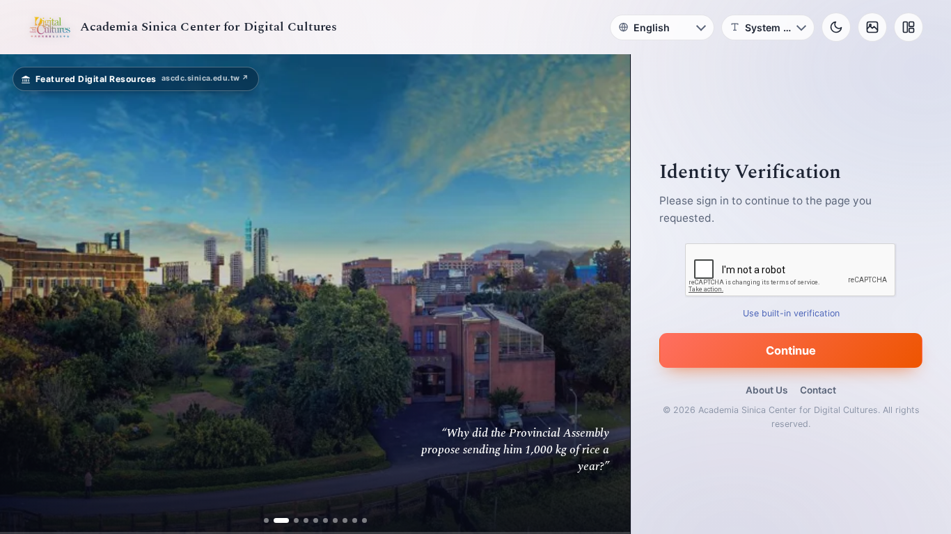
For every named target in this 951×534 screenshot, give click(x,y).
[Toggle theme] (836, 27)
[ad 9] (354, 520)
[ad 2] (276, 520)
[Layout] (908, 27)
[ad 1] (266, 520)
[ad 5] (315, 520)
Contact (818, 390)
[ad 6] (325, 520)
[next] (605, 294)
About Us (766, 390)
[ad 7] (335, 520)
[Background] (872, 27)
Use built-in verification (791, 313)
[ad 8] (345, 520)
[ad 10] (364, 520)
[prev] (25, 294)
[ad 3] (291, 520)
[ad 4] (306, 520)
